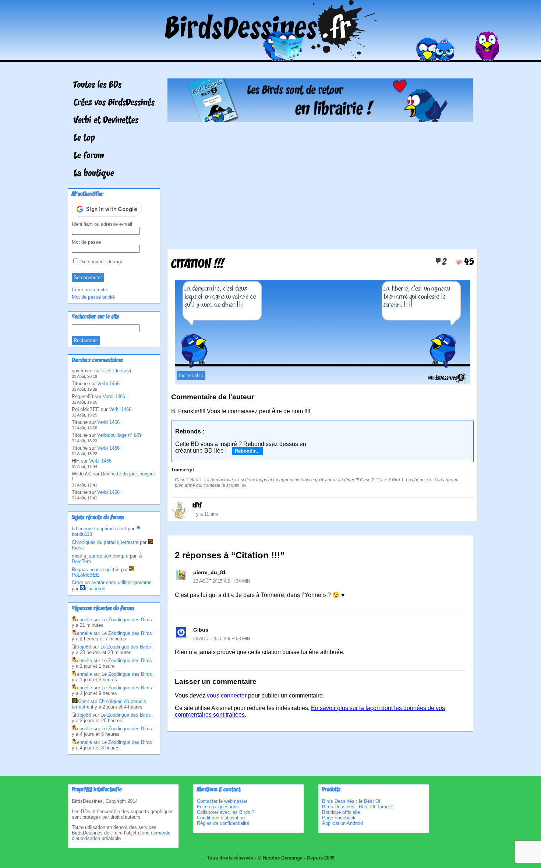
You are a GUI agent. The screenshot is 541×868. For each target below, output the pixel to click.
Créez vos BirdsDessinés (114, 103)
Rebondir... (247, 451)
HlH (196, 505)
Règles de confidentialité (223, 823)
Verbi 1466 (108, 383)
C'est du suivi (116, 370)
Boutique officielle (341, 812)
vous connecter (227, 695)
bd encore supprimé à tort (99, 528)
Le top (84, 138)
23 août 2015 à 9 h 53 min (221, 638)
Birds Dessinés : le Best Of (351, 801)
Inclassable (191, 375)
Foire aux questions (218, 806)
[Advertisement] (320, 183)
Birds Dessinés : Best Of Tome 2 (357, 806)
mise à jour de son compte (100, 556)
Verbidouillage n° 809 (119, 435)
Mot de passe (86, 242)
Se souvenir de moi (100, 261)
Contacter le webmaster (222, 801)
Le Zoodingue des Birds (127, 619)
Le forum (89, 156)
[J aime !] (459, 262)
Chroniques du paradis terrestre (105, 542)
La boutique (94, 173)
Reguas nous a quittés (96, 569)
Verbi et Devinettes (106, 120)
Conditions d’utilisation (221, 817)
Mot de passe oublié (93, 297)
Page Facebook (339, 817)
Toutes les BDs (97, 85)
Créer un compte (89, 289)
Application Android (342, 823)
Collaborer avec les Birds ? (225, 812)
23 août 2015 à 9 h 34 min (221, 581)
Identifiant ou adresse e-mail (102, 224)
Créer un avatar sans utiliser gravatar (111, 582)
